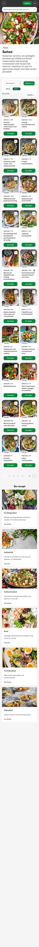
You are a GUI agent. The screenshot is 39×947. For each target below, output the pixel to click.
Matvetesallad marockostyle (9, 424)
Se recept (10, 133)
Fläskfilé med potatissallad (27, 313)
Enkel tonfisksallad (27, 459)
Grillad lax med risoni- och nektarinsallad (9, 164)
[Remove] (19, 89)
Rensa (8, 89)
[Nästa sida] (34, 476)
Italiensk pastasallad (26, 235)
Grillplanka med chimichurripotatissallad (10, 351)
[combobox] (11, 83)
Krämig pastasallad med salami (28, 124)
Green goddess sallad (27, 424)
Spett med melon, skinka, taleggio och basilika (28, 388)
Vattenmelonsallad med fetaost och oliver (28, 275)
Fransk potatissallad (27, 163)
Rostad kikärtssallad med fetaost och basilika (10, 125)
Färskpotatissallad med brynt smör (28, 351)
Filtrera (27, 83)
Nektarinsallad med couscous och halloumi (9, 314)
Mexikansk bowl (10, 386)
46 (27, 476)
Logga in (27, 3)
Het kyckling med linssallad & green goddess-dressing (10, 237)
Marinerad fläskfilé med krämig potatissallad (9, 276)
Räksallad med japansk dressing (10, 200)
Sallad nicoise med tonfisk (27, 200)
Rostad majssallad (8, 459)
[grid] (17, 89)
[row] (16, 89)
